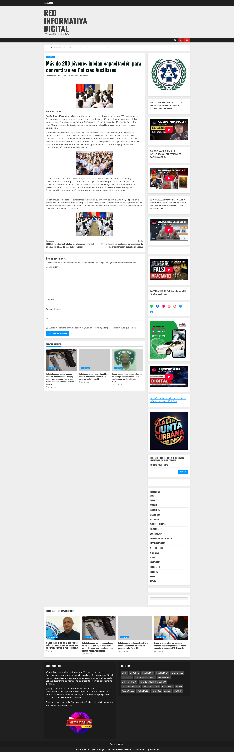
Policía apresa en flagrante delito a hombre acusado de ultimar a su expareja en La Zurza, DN (94, 360)
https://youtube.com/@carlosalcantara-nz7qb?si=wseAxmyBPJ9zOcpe (168, 399)
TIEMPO (153, 581)
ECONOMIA (154, 505)
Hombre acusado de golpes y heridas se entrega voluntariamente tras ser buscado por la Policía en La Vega (127, 360)
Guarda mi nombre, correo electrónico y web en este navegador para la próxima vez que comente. (93, 327)
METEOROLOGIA (156, 548)
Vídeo (112, 744)
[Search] (175, 40)
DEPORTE (154, 500)
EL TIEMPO (154, 519)
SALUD (152, 576)
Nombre (50, 299)
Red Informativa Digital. (57, 76)
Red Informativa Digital (65, 20)
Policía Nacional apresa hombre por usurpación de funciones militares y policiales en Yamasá (122, 244)
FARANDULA (155, 528)
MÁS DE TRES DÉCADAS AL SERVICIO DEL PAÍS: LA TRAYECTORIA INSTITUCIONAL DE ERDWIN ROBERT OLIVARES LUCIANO (63, 628)
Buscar (183, 472)
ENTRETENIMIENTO (158, 524)
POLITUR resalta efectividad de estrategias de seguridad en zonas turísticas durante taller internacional (70, 244)
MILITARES (154, 552)
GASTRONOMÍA (156, 533)
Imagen (119, 744)
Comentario (52, 267)
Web (48, 318)
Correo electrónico (55, 309)
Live (187, 40)
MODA (152, 557)
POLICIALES (50, 57)
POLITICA (154, 571)
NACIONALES (155, 562)
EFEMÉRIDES (155, 514)
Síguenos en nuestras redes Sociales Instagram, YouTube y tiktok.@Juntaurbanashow (167, 462)
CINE (152, 495)
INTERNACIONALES (157, 543)
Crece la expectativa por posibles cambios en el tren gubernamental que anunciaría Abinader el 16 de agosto (171, 628)
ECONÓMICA (155, 509)
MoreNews (141, 749)
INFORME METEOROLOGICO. (161, 538)
